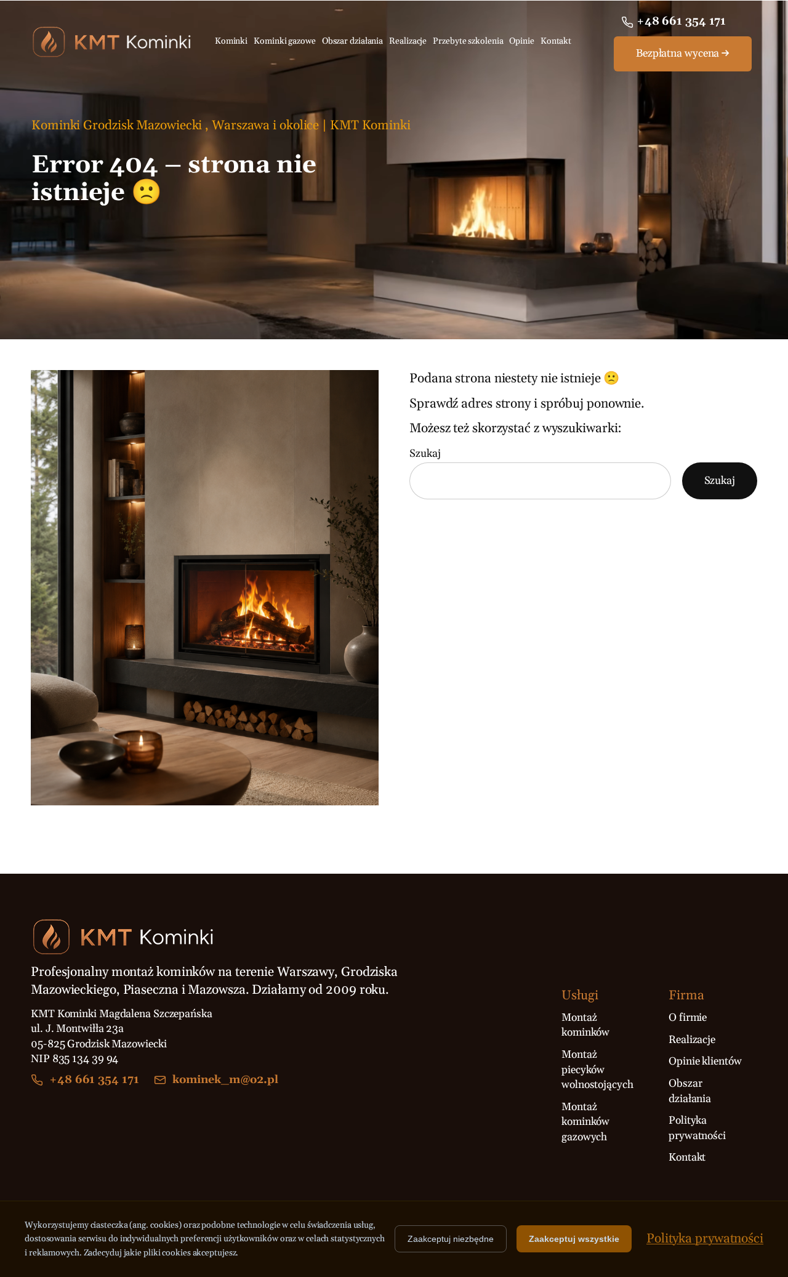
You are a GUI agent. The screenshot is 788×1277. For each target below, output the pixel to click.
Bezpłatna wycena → (683, 53)
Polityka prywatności (704, 1239)
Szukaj (424, 454)
